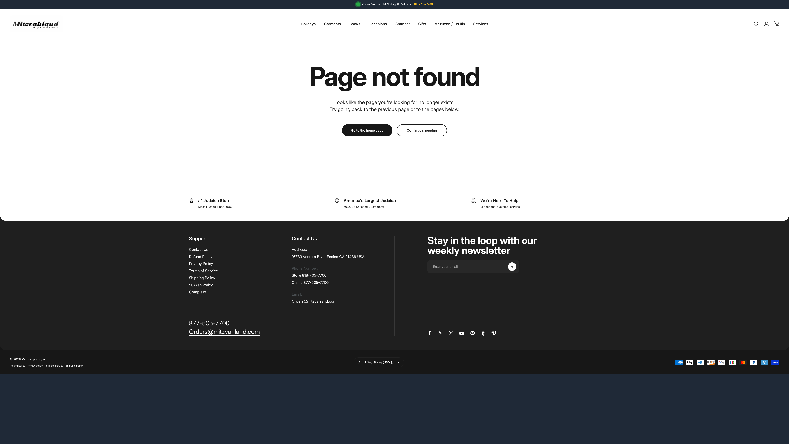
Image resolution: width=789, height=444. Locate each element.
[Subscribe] (512, 266)
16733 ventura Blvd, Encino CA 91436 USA (328, 256)
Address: (299, 249)
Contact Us (198, 249)
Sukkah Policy (201, 285)
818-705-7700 (423, 4)
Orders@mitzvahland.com (314, 301)
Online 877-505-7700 (310, 282)
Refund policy (17, 365)
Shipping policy (74, 365)
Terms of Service (203, 271)
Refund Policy (200, 256)
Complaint (197, 292)
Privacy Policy (201, 263)
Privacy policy (35, 365)
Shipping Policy (202, 278)
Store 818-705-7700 (309, 275)
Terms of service (54, 365)
